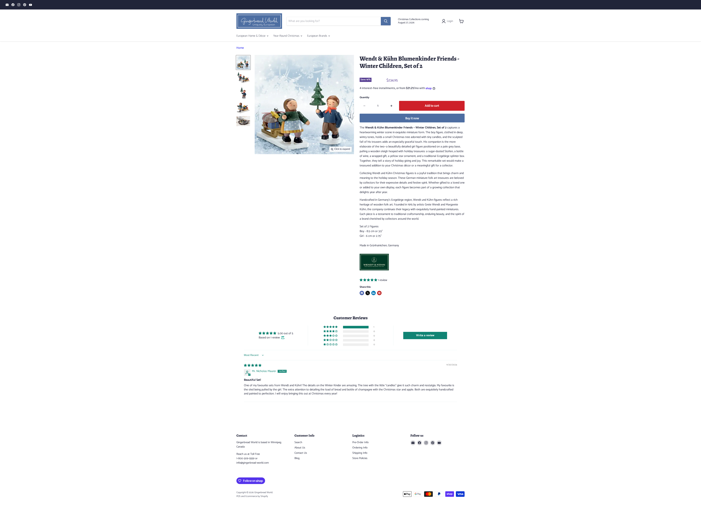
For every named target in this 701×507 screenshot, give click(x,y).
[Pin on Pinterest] (379, 293)
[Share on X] (367, 293)
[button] (369, 280)
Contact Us (300, 453)
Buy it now (412, 118)
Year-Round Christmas (286, 35)
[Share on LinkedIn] (373, 293)
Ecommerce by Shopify (256, 496)
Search (298, 442)
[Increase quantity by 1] (391, 106)
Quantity (364, 97)
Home (240, 48)
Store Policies (359, 458)
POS (238, 496)
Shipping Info (359, 453)
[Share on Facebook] (362, 293)
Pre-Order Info (360, 442)
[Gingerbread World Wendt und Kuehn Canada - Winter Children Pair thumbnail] (243, 62)
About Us (299, 447)
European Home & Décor (251, 35)
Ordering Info (359, 447)
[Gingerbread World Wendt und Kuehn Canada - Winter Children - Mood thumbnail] (243, 121)
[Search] (386, 21)
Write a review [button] (425, 335)
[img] (252, 365)
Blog (297, 458)
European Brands (317, 35)
